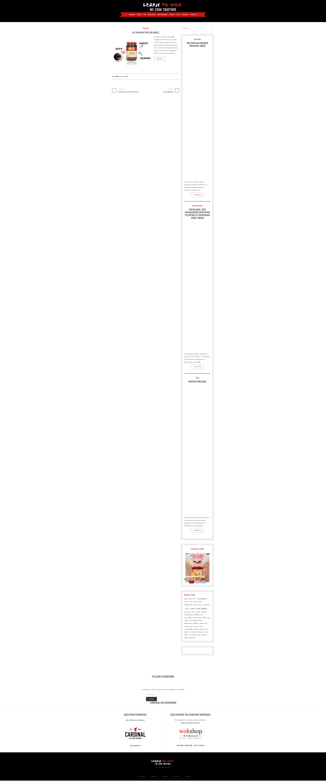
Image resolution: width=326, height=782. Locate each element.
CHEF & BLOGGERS (162, 14)
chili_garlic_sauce (198, 626)
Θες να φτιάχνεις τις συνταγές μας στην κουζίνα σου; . (190, 721)
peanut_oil (193, 637)
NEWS (178, 14)
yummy (195, 623)
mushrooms (192, 632)
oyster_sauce (198, 604)
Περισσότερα (197, 194)
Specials (197, 39)
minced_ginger (188, 629)
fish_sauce (187, 612)
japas (186, 620)
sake (204, 617)
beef (202, 614)
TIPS (145, 14)
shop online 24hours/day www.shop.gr (191, 745)
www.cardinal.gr (135, 745)
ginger (196, 629)
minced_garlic (202, 599)
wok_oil (186, 601)
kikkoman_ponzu (197, 620)
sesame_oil (188, 604)
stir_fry (206, 632)
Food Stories (197, 206)
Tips (197, 378)
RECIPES (139, 14)
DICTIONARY (185, 14)
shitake (203, 635)
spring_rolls (200, 632)
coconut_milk (188, 626)
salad (201, 623)
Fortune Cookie (197, 549)
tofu (193, 612)
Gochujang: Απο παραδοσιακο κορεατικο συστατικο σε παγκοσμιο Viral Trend (197, 213)
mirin (186, 635)
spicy (205, 623)
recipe (186, 632)
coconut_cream (197, 617)
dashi (185, 598)
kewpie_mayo (188, 623)
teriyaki (186, 637)
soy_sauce (202, 608)
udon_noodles (194, 601)
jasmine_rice (192, 598)
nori (191, 620)
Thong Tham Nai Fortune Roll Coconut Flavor (129, 90)
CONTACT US (193, 14)
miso (208, 617)
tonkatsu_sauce (188, 614)
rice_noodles (192, 635)
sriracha (192, 608)
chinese (204, 612)
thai (200, 601)
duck (198, 635)
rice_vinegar (187, 617)
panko (187, 608)
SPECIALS (172, 14)
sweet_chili (206, 604)
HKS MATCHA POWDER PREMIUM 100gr (197, 44)
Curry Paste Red (168, 90)
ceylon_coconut (203, 629)
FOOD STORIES (151, 14)
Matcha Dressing (197, 381)
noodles (196, 614)
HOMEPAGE (132, 14)
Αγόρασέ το (159, 58)
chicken (198, 612)
